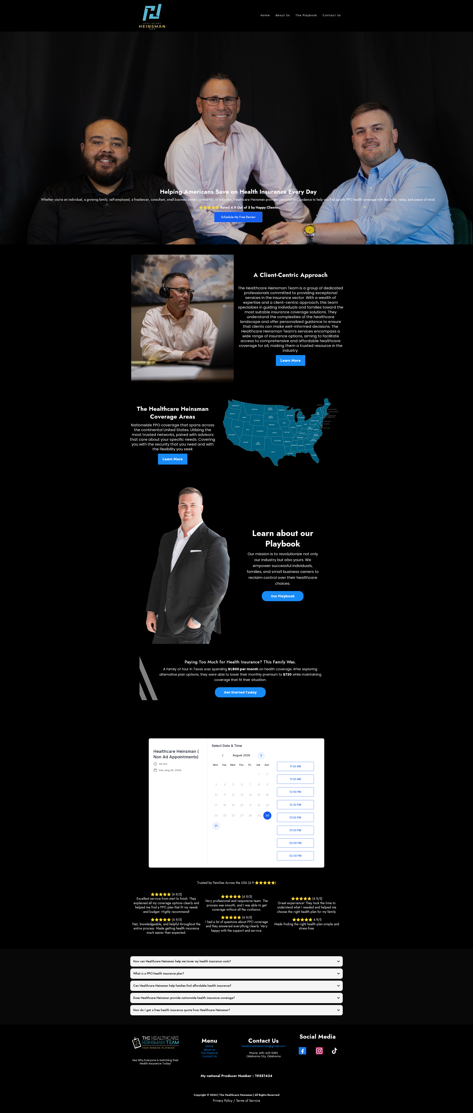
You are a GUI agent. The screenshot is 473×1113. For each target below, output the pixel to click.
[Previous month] (222, 755)
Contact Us (332, 15)
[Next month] (261, 755)
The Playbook (306, 15)
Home (265, 15)
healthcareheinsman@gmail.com (263, 1046)
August (237, 755)
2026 (246, 755)
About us (209, 1050)
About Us (282, 15)
